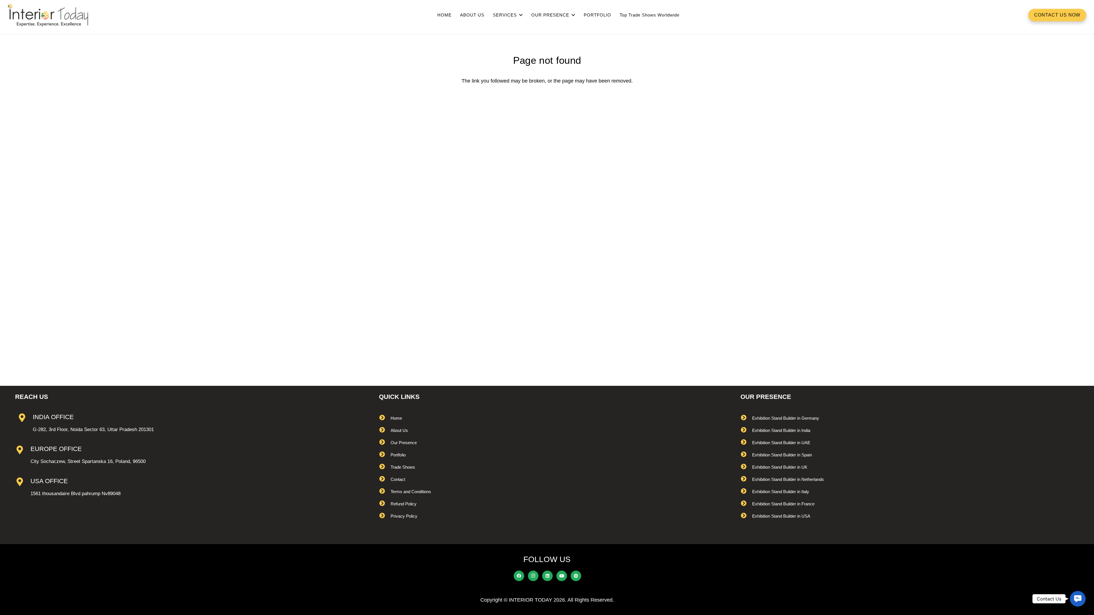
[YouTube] (561, 576)
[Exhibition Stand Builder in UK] (746, 467)
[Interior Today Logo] (48, 15)
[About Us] (385, 430)
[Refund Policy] (385, 504)
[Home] (385, 418)
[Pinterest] (576, 576)
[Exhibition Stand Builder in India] (746, 430)
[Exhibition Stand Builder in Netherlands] (746, 479)
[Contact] (385, 479)
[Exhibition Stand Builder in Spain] (746, 455)
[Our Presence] (385, 442)
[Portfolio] (385, 455)
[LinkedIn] (547, 576)
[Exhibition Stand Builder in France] (746, 504)
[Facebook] (519, 576)
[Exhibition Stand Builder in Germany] (746, 418)
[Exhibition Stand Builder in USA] (746, 516)
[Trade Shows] (385, 467)
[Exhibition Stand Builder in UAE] (746, 442)
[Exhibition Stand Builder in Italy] (746, 491)
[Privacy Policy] (385, 516)
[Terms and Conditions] (385, 491)
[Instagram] (533, 576)
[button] (1078, 599)
